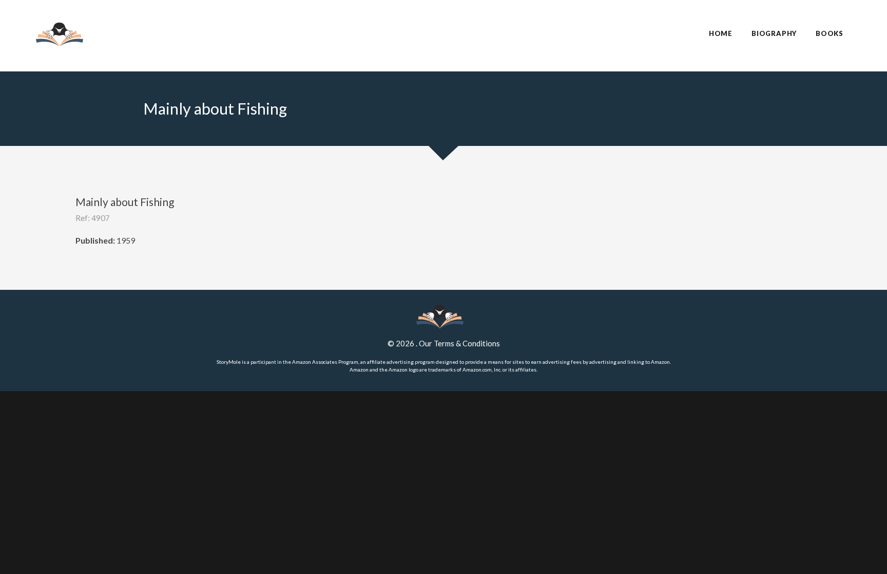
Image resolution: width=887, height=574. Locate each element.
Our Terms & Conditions (459, 343)
